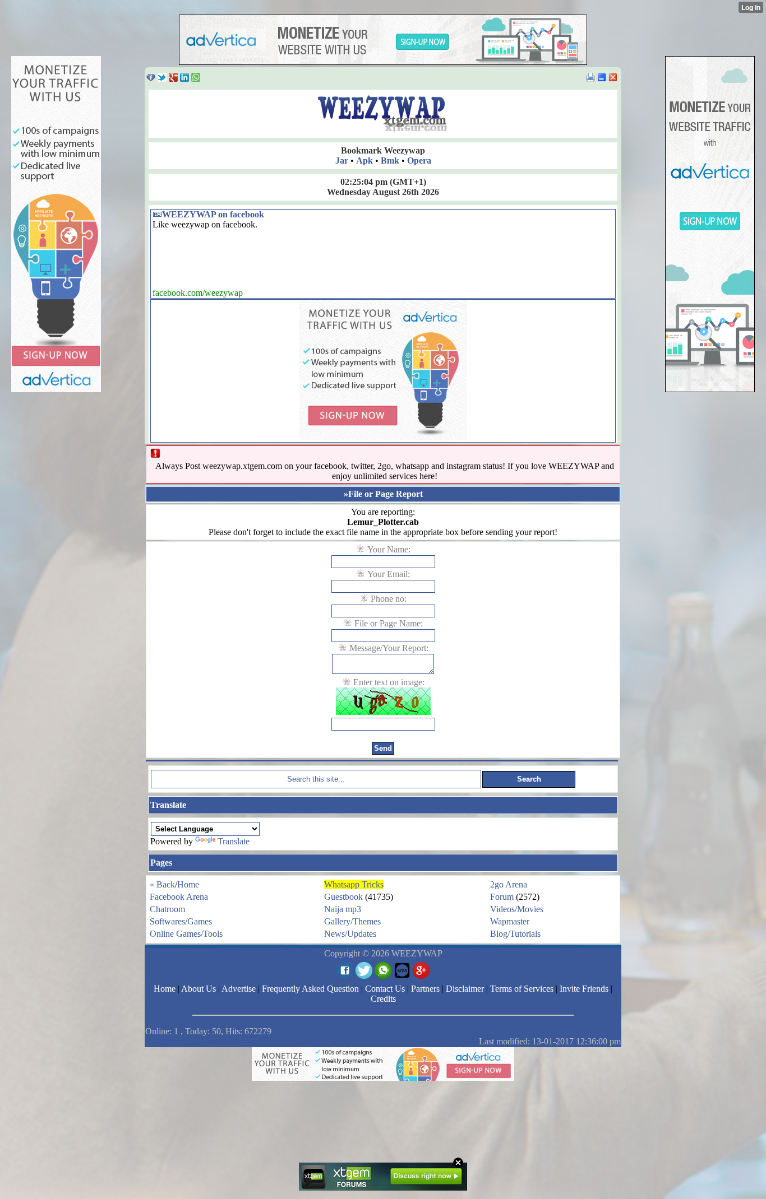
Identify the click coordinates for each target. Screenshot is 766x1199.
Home (188, 884)
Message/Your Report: (388, 648)
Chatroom (167, 909)
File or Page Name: (388, 623)
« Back (162, 884)
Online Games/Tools (186, 933)
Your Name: (388, 549)
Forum (502, 896)
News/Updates (350, 933)
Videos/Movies (516, 909)
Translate (234, 841)
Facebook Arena (179, 896)
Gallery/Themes (352, 921)
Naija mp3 (342, 909)
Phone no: (389, 598)
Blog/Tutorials (515, 933)
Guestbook (343, 896)
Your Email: (388, 574)
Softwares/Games (181, 921)
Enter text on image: (388, 682)
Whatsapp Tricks (354, 884)
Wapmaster (509, 921)
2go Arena (508, 884)
